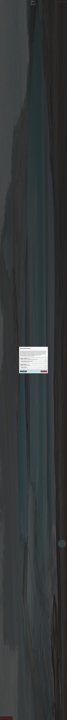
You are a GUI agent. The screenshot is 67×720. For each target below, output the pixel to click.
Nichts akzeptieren (23, 371)
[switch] (45, 359)
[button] (43, 359)
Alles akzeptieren (43, 371)
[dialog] (33, 360)
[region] (33, 363)
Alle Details (40, 361)
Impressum (21, 349)
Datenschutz (25, 349)
